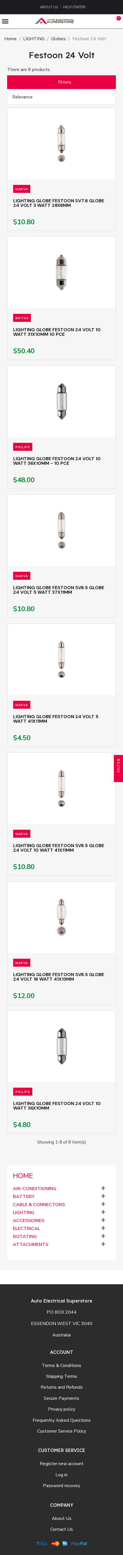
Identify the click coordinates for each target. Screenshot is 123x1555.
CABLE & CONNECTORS (39, 1205)
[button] (91, 21)
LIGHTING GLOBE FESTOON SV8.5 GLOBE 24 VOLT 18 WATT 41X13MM (58, 977)
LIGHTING (23, 1213)
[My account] (105, 21)
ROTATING (25, 1237)
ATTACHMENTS (30, 1245)
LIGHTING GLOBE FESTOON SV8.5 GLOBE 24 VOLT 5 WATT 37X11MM (58, 590)
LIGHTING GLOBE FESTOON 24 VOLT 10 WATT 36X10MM (57, 1105)
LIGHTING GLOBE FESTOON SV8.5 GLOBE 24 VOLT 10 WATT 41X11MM (58, 848)
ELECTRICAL (26, 1229)
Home (23, 1175)
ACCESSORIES (28, 1221)
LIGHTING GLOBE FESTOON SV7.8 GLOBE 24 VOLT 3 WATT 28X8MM (58, 203)
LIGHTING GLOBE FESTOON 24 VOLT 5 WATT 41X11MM (55, 719)
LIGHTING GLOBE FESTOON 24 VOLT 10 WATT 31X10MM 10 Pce (57, 332)
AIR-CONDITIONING (34, 1189)
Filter (118, 766)
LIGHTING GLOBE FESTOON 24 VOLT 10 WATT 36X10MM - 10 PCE (57, 461)
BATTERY (24, 1197)
